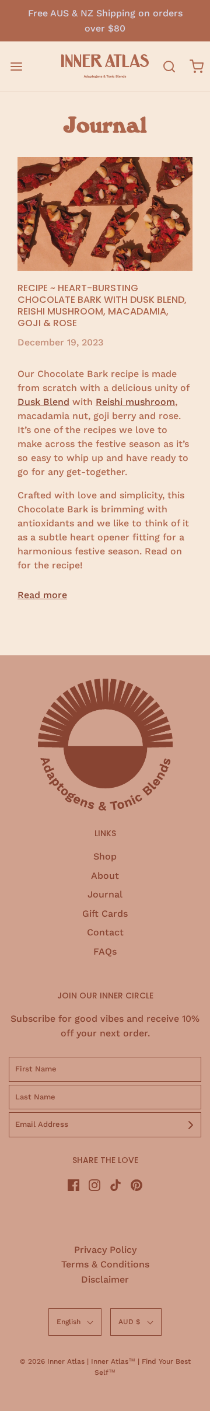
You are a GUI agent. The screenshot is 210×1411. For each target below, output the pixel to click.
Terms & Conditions (105, 1264)
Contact (105, 932)
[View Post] (105, 213)
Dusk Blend (43, 401)
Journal (105, 894)
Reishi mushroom (135, 401)
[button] (75, 1322)
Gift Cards (105, 913)
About (105, 875)
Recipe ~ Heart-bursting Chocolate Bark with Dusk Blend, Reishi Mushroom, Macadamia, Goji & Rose (102, 305)
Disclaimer (105, 1279)
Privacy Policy (105, 1249)
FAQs (105, 951)
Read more (42, 594)
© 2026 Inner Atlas (53, 1361)
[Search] (169, 66)
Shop (105, 856)
